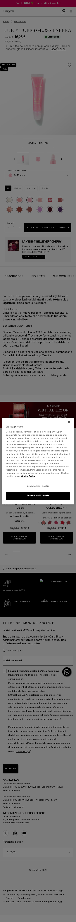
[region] (38, 461)
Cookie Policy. (28, 476)
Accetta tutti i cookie (38, 496)
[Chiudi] (69, 422)
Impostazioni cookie (38, 486)
